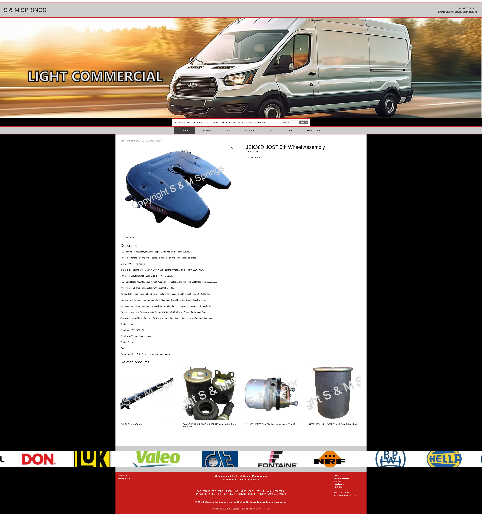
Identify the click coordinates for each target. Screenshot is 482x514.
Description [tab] (129, 237)
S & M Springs (25, 10)
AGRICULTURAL (314, 130)
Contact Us (122, 476)
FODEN (195, 123)
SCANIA (249, 123)
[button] (232, 148)
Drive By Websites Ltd (260, 509)
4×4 (290, 130)
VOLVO (265, 123)
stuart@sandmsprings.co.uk (461, 12)
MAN (222, 123)
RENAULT (240, 123)
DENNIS (182, 123)
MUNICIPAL (250, 130)
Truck (129, 141)
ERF (188, 123)
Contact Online (127, 342)
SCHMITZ (242, 494)
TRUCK (184, 130)
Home (123, 141)
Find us (123, 348)
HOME (163, 130)
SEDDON (257, 123)
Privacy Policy (124, 478)
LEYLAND (215, 123)
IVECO (207, 123)
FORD (229, 491)
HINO (201, 123)
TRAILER (207, 130)
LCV (272, 130)
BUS (228, 130)
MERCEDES (230, 123)
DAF (176, 123)
